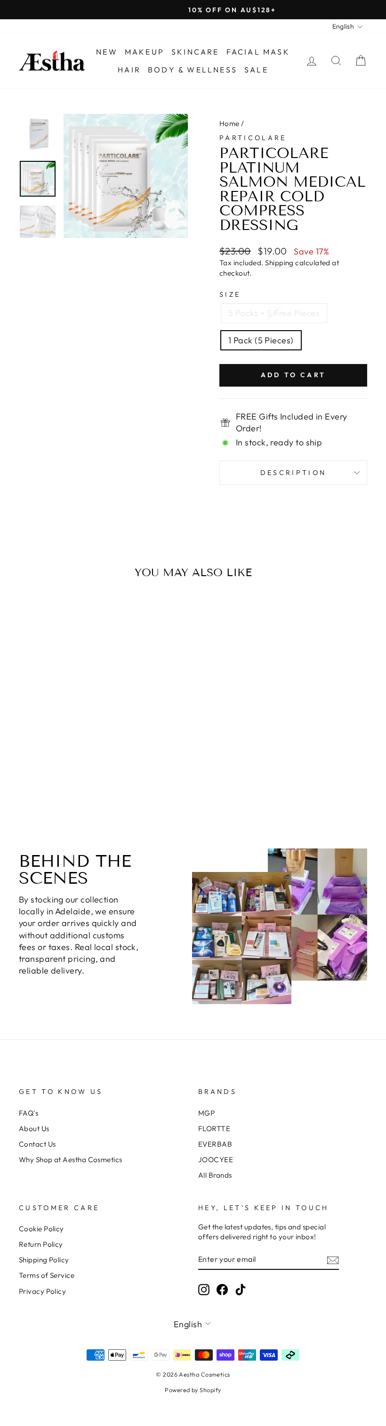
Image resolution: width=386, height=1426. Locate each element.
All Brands (215, 1175)
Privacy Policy (42, 1291)
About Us (34, 1128)
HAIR (129, 69)
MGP (206, 1113)
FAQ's (28, 1113)
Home (229, 123)
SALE (256, 69)
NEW (107, 51)
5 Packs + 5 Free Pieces (274, 313)
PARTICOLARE (253, 138)
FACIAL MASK (258, 51)
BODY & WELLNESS (192, 69)
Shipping (279, 262)
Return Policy (41, 1244)
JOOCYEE (215, 1159)
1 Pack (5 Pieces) (261, 340)
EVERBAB (215, 1144)
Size (230, 294)
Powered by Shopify (193, 1390)
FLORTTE (214, 1128)
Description (293, 472)
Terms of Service (46, 1275)
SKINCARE (195, 51)
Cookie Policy (41, 1228)
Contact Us (37, 1144)
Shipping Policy (44, 1259)
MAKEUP (144, 51)
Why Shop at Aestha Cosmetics (70, 1159)
